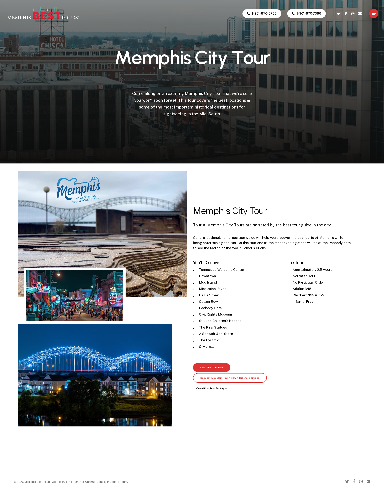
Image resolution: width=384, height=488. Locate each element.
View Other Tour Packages (211, 388)
